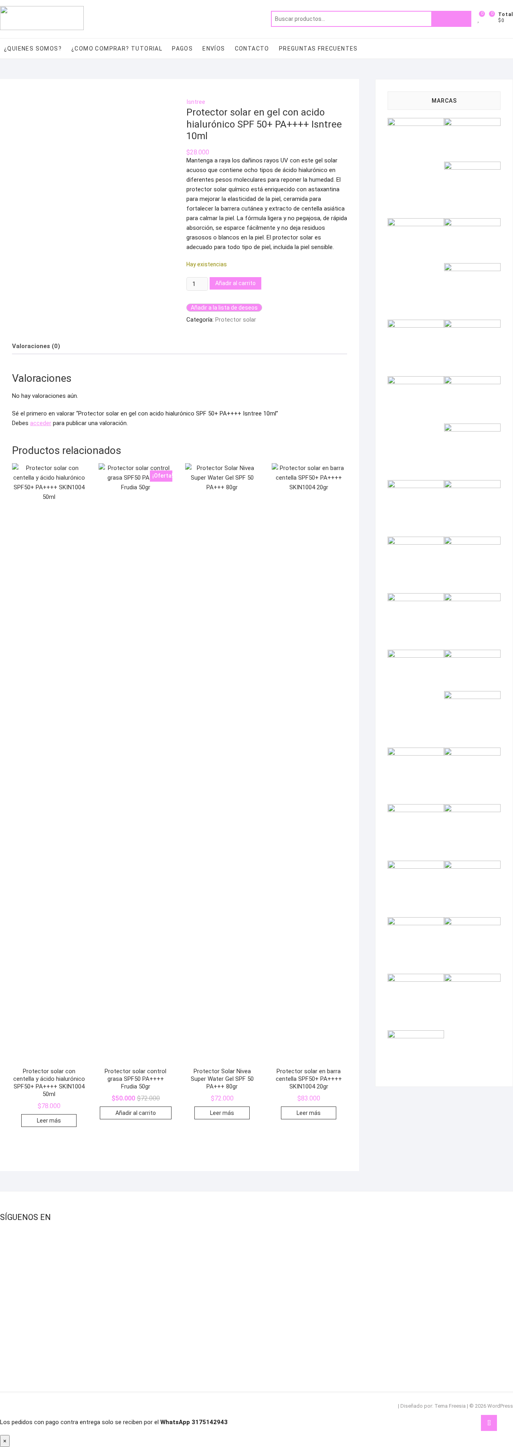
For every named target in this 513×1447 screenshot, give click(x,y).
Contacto (252, 48)
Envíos (213, 48)
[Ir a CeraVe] (472, 268)
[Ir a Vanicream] (472, 978)
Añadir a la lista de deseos (224, 307)
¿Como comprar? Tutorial (116, 48)
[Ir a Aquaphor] (472, 166)
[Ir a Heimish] (472, 428)
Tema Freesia (450, 1406)
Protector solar (235, 319)
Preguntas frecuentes (318, 48)
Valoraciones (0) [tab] (36, 346)
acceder (40, 423)
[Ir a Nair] (416, 598)
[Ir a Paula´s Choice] (472, 695)
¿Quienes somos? (33, 48)
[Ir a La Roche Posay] (472, 541)
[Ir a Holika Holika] (416, 484)
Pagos (182, 48)
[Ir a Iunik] (472, 484)
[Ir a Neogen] (472, 598)
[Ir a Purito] (416, 752)
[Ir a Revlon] (416, 809)
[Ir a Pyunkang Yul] (472, 752)
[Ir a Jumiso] (416, 541)
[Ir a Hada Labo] (472, 381)
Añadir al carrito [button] (135, 1113)
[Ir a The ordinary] (472, 922)
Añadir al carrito (235, 283)
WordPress (500, 1406)
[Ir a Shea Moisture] (416, 865)
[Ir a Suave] (416, 922)
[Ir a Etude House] (416, 381)
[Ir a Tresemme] (416, 978)
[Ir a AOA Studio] (472, 122)
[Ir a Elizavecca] (472, 324)
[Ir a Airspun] (416, 122)
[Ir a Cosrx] (416, 324)
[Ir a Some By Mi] (472, 865)
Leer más (49, 1120)
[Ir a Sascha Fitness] (472, 809)
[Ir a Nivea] (472, 654)
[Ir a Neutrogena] (416, 654)
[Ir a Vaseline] (416, 1035)
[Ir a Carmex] (472, 223)
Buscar (451, 19)
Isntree (195, 101)
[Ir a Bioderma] (416, 223)
